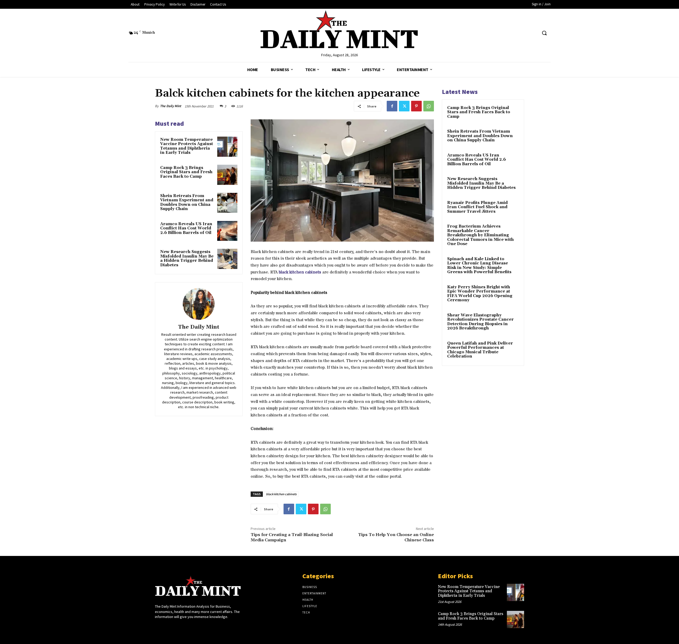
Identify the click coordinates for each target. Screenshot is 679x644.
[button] (544, 33)
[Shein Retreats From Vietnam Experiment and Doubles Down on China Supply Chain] (227, 203)
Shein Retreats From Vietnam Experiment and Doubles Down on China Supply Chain (186, 202)
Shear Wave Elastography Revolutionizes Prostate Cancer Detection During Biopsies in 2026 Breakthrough (480, 322)
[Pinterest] (416, 106)
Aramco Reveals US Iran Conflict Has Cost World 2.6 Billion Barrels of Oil (186, 228)
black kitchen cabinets (300, 272)
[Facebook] (392, 106)
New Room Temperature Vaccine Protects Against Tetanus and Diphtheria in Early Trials (186, 146)
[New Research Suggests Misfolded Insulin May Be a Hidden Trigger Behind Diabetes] (227, 259)
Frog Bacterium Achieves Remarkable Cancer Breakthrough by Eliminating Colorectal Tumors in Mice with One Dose (480, 235)
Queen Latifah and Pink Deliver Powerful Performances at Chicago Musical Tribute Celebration (480, 350)
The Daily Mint (170, 106)
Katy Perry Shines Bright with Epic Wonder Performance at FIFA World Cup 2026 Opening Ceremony (479, 294)
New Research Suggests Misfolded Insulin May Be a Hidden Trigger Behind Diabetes (187, 258)
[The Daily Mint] (199, 304)
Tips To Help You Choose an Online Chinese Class (396, 537)
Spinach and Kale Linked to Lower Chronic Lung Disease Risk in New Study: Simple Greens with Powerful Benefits (479, 265)
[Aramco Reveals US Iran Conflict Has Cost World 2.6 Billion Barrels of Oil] (227, 231)
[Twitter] (404, 106)
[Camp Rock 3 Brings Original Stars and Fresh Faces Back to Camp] (227, 175)
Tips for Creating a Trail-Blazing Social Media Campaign (292, 537)
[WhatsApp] (428, 106)
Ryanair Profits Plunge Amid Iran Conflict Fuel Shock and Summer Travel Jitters (477, 207)
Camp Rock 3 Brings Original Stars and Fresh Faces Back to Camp (186, 172)
